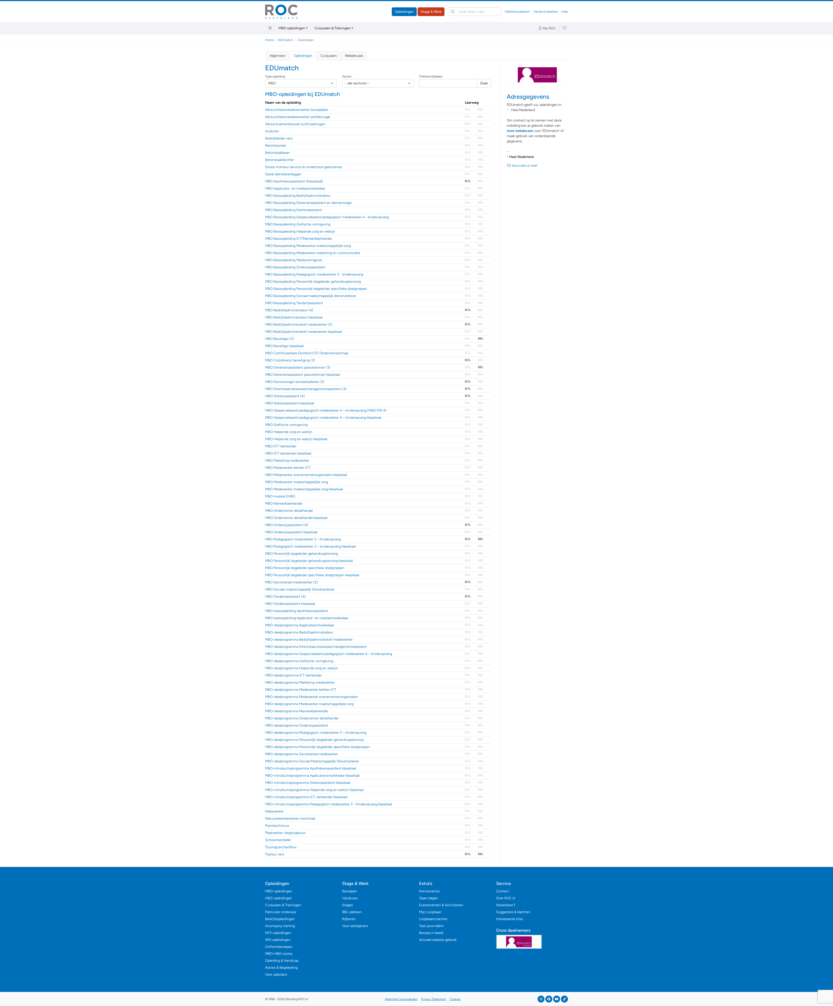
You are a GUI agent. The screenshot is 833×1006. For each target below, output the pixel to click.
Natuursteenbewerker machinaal (290, 818)
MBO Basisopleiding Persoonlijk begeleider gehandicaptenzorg (313, 281)
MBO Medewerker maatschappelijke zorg (296, 482)
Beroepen (349, 891)
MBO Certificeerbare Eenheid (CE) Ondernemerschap (306, 353)
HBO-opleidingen (278, 898)
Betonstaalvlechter (279, 160)
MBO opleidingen (292, 28)
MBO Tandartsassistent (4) (285, 596)
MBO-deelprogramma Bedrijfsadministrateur (299, 632)
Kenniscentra (429, 891)
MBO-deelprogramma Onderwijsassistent (296, 725)
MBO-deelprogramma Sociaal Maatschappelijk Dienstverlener (312, 761)
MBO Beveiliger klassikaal (284, 346)
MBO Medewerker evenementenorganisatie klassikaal (306, 475)
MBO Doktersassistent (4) (285, 396)
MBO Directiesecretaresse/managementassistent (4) (306, 389)
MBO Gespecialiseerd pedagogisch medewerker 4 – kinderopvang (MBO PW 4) (326, 410)
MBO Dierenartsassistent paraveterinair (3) (297, 367)
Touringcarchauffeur (281, 847)
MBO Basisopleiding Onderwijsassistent (295, 267)
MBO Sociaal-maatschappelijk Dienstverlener (299, 589)
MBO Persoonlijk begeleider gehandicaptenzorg (301, 553)
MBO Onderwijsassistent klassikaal (291, 532)
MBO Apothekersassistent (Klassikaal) (294, 181)
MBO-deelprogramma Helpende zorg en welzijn (301, 668)
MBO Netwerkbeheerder (284, 503)
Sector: (347, 76)
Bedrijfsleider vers (278, 138)
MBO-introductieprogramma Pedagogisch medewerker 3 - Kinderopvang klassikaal (328, 804)
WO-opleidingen (277, 940)
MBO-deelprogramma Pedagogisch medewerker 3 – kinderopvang (315, 732)
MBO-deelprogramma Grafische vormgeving (299, 661)
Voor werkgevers (355, 926)
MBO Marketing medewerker (287, 460)
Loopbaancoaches (433, 919)
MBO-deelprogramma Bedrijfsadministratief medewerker (309, 639)
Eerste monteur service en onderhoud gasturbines (303, 167)
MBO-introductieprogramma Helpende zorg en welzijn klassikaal (314, 790)
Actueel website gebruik (438, 940)
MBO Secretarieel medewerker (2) (291, 582)
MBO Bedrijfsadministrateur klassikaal (293, 317)
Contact (502, 891)
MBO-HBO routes (278, 954)
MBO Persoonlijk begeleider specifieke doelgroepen (304, 568)
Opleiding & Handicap (281, 960)
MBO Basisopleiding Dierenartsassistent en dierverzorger (308, 203)
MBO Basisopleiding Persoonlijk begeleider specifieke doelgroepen (316, 289)
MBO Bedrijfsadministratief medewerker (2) (298, 324)
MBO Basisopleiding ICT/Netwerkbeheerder (298, 238)
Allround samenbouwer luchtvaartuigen (295, 124)
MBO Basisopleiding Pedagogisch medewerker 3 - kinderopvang (314, 274)
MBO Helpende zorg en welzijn (288, 432)
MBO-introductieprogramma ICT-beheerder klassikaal (306, 797)
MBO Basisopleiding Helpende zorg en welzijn (300, 231)
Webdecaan (354, 56)
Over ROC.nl (505, 898)
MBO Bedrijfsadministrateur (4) (289, 310)
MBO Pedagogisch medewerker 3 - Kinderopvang (303, 539)
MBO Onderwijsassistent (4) (286, 525)
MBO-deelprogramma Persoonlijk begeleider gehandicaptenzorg (314, 740)
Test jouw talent (431, 926)
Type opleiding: (275, 76)
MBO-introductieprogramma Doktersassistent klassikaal (307, 783)
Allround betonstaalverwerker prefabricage (297, 117)
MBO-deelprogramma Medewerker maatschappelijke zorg (309, 704)
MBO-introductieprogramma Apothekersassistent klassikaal (310, 768)
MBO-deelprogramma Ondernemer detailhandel (301, 718)
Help (564, 11)
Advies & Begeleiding (281, 967)
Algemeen (277, 56)
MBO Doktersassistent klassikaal (289, 403)
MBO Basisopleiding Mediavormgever (293, 260)
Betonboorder (275, 145)
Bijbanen (349, 919)
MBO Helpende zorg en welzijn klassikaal (296, 439)
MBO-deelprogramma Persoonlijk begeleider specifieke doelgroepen (317, 747)
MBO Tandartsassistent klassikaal (290, 604)
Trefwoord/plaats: (431, 76)
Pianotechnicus (277, 826)
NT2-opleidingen (278, 933)
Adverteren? (505, 905)
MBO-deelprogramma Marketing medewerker (300, 682)
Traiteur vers (274, 854)
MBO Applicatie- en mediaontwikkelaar (295, 188)
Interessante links (509, 919)
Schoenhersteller (278, 840)
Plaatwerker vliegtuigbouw (285, 833)
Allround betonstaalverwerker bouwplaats (296, 110)
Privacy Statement (433, 999)
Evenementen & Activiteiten (441, 905)
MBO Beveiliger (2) (279, 339)
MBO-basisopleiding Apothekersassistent (296, 611)
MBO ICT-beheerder (280, 446)
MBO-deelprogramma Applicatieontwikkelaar (299, 625)
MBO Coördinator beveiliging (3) (290, 360)
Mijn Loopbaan (430, 912)
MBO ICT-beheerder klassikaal (288, 453)
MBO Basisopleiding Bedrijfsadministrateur (297, 196)
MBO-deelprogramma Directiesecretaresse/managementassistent (316, 647)
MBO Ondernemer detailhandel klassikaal (296, 518)
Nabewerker (274, 811)
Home (269, 40)
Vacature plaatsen (545, 11)
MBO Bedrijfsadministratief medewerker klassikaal (303, 332)
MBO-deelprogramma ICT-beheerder (293, 675)
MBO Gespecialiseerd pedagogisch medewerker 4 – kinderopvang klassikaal (323, 417)
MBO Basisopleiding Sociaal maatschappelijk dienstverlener (310, 296)
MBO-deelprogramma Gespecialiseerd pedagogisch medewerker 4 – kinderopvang (328, 654)
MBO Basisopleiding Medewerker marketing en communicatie (312, 253)
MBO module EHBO (280, 496)
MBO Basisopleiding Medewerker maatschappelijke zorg (308, 246)
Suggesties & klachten (513, 912)
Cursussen (329, 56)
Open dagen (428, 898)
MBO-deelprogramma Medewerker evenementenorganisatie (311, 697)
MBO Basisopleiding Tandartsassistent (294, 303)
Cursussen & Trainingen (333, 28)
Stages (347, 905)
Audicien (272, 131)
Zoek (484, 83)
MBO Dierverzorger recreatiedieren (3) (294, 382)
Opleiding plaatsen (517, 11)
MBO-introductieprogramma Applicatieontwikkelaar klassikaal (312, 775)
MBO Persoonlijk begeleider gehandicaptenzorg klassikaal (309, 561)
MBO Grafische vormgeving (286, 425)
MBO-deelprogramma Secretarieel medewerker (301, 754)
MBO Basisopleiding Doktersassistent (293, 210)
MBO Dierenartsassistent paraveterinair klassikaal (302, 375)
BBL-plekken (352, 912)
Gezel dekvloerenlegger (283, 174)
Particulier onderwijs (280, 912)
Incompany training (280, 926)
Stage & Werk (431, 12)
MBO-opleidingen (278, 891)
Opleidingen (404, 12)
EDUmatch (285, 40)
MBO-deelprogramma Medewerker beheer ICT (300, 690)
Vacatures (349, 898)
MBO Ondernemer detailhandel (289, 511)
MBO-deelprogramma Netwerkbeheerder (296, 711)
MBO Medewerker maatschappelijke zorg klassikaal (304, 489)
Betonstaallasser (277, 153)
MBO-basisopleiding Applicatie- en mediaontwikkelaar (306, 618)
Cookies (455, 999)
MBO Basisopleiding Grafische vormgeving (297, 224)
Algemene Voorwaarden (401, 999)
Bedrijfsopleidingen (280, 919)
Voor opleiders (276, 974)
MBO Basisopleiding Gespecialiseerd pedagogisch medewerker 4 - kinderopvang (327, 217)
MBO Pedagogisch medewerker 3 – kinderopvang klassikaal (310, 546)
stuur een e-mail (524, 165)
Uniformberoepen (278, 947)
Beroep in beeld (431, 933)
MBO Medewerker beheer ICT (288, 468)
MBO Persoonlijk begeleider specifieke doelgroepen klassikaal (312, 575)
